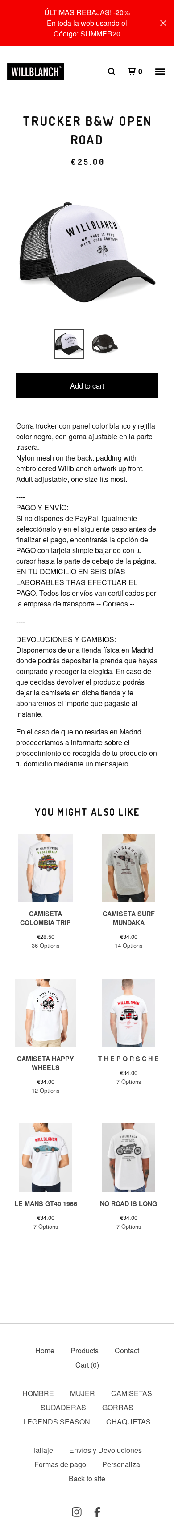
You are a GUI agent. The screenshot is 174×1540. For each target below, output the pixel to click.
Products (84, 1350)
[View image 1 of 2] (69, 344)
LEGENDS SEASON (56, 1421)
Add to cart (87, 386)
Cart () (87, 1365)
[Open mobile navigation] (160, 71)
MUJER (82, 1393)
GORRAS (117, 1407)
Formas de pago (60, 1464)
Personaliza (121, 1464)
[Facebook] (97, 1512)
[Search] (111, 71)
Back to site (87, 1478)
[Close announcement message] (163, 23)
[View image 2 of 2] (105, 344)
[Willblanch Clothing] (35, 71)
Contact (127, 1350)
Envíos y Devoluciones (105, 1450)
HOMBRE (38, 1393)
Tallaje (42, 1450)
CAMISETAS (131, 1393)
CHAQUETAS (128, 1421)
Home (44, 1350)
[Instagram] (76, 1512)
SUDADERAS (63, 1407)
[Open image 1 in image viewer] (87, 253)
